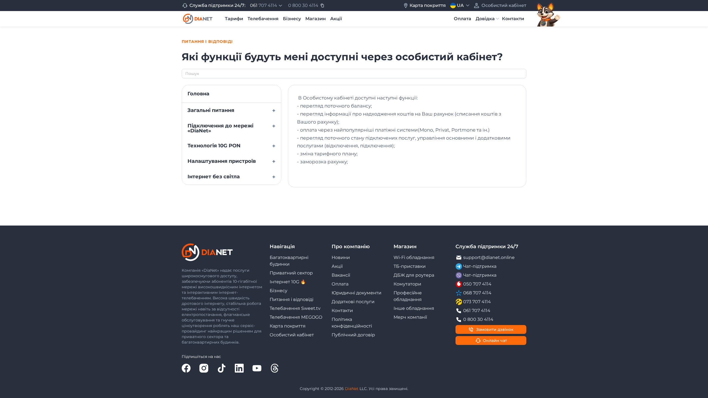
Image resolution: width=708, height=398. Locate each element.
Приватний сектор (291, 273)
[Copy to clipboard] (322, 5)
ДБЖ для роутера (414, 275)
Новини (341, 257)
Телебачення (263, 18)
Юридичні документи (356, 292)
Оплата (462, 18)
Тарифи (234, 18)
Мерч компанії (410, 317)
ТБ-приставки (410, 266)
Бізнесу (292, 18)
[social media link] (186, 368)
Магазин (315, 18)
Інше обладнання (414, 308)
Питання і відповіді (291, 299)
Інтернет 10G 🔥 (288, 281)
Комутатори (407, 284)
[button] (267, 5)
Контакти (513, 18)
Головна (198, 94)
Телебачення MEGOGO (296, 317)
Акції (336, 18)
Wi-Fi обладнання (414, 257)
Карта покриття (288, 326)
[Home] (198, 18)
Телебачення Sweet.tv (295, 308)
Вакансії (341, 275)
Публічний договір (353, 334)
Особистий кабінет (292, 334)
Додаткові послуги (353, 301)
